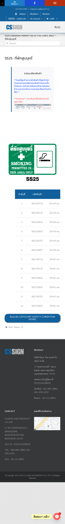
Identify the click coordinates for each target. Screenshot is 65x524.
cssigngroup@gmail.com (40, 9)
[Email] (55, 3)
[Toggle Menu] (58, 27)
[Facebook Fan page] (35, 3)
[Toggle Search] (56, 27)
